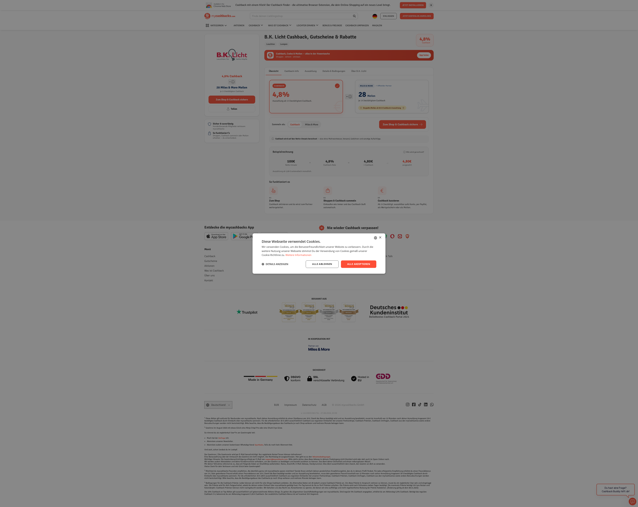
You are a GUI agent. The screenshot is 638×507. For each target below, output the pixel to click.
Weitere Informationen (298, 255)
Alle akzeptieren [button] (358, 264)
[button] (275, 264)
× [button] (380, 237)
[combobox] (375, 237)
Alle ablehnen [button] (322, 264)
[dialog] (319, 253)
